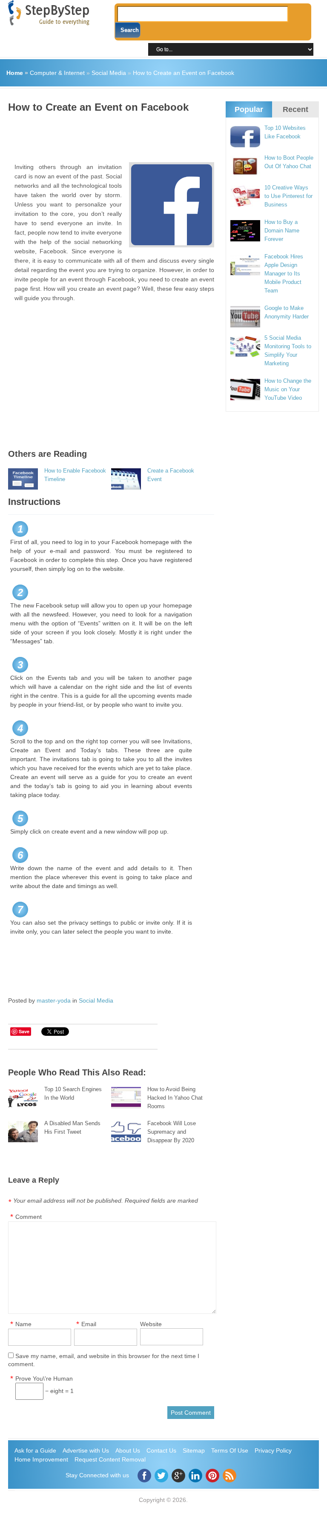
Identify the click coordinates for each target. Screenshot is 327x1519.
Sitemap (194, 1450)
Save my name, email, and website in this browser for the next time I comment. (103, 1360)
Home (14, 72)
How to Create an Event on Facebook (183, 72)
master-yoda (54, 1000)
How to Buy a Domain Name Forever (281, 230)
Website (151, 1324)
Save (24, 1031)
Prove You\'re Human (44, 1378)
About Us (127, 1450)
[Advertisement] (163, 134)
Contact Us (161, 1450)
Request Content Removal (110, 1459)
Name (23, 1324)
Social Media (109, 72)
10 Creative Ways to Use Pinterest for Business (288, 196)
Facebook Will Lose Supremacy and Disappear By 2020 (171, 1132)
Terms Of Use (229, 1450)
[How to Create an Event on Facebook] (171, 204)
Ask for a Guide (35, 1450)
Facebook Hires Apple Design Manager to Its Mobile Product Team (283, 273)
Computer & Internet (57, 72)
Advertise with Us (86, 1450)
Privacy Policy (273, 1450)
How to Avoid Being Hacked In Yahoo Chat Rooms (175, 1097)
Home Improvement (41, 1459)
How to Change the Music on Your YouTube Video (287, 389)
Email (88, 1324)
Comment (28, 1216)
